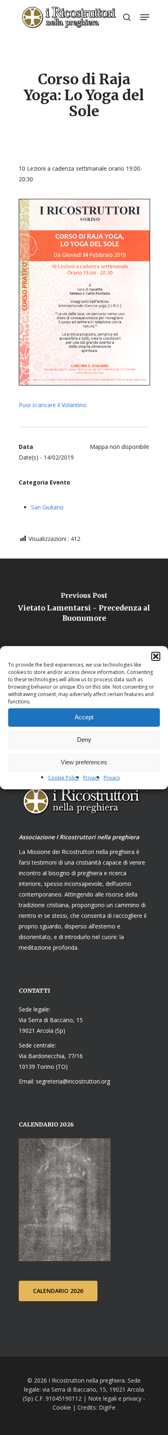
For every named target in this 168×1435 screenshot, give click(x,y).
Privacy (91, 777)
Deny (84, 739)
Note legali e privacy (114, 1398)
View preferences (84, 762)
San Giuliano (47, 507)
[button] (156, 656)
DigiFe (106, 1407)
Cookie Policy (63, 777)
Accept (84, 717)
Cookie (62, 1407)
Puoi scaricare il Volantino (52, 405)
